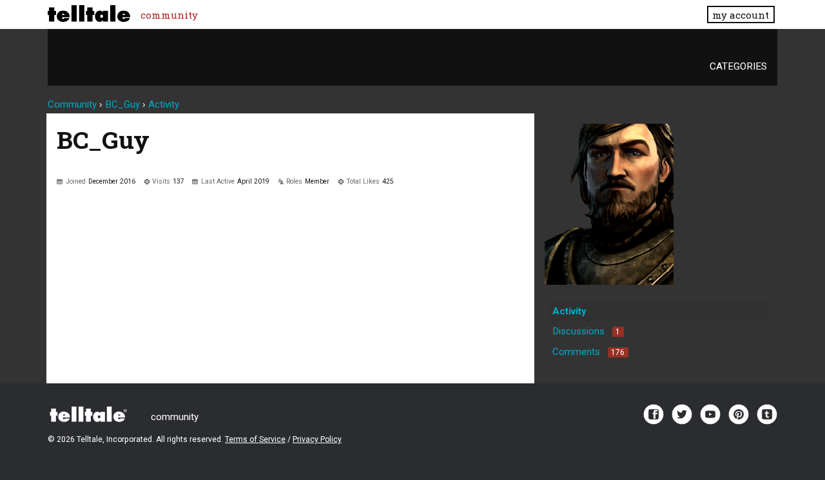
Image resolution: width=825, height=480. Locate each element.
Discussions (586, 331)
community (169, 14)
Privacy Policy (317, 439)
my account (740, 14)
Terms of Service (255, 439)
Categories (738, 66)
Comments (588, 352)
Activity (569, 311)
